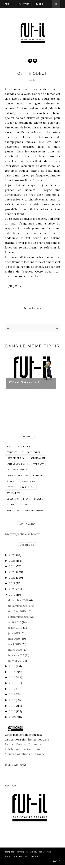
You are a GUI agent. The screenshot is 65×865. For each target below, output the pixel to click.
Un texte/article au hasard (22, 534)
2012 (12, 700)
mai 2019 (14, 638)
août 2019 (14, 622)
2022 (12, 577)
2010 (12, 711)
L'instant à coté (37, 458)
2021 (12, 583)
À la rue (11, 481)
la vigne (38, 498)
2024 (12, 566)
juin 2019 (14, 633)
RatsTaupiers (13, 493)
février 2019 (16, 655)
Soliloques (34, 308)
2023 (12, 572)
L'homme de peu (28, 481)
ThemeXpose (21, 851)
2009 (12, 717)
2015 (12, 683)
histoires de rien (15, 458)
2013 (12, 694)
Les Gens (11, 487)
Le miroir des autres (17, 475)
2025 (12, 560)
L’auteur (24, 4)
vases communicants (17, 464)
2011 (12, 705)
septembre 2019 (19, 616)
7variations (13, 510)
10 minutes (37, 475)
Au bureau (38, 464)
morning (11, 504)
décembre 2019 (18, 600)
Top (55, 861)
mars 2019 (15, 649)
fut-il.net (10, 786)
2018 (12, 666)
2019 (12, 594)
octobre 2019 (17, 611)
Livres (39, 4)
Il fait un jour (27, 487)
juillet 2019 (15, 627)
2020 (12, 589)
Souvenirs (12, 452)
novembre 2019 (18, 605)
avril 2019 (14, 644)
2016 (12, 677)
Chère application (31, 452)
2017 (12, 671)
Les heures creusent (34, 510)
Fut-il (9, 4)
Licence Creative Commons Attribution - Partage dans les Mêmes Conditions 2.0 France (25, 749)
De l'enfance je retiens (18, 498)
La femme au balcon (17, 469)
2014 (12, 688)
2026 (12, 555)
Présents (27, 446)
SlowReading (27, 504)
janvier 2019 (16, 660)
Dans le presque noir (24, 381)
